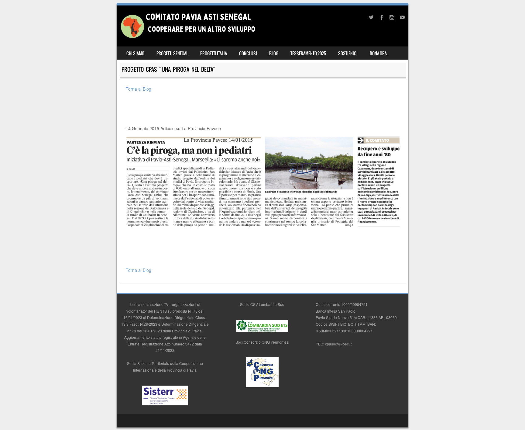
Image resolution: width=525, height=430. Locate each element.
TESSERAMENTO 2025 (308, 53)
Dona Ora (378, 53)
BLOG (273, 53)
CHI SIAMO (135, 53)
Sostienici (348, 53)
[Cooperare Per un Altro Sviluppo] (187, 37)
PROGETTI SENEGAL (172, 53)
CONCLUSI (248, 53)
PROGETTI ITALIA (213, 53)
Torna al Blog (138, 89)
